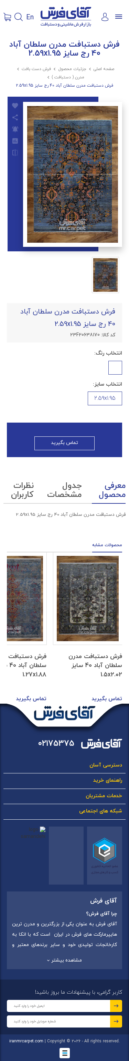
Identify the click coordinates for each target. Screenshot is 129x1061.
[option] (87, 628)
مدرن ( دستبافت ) (68, 77)
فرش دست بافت (36, 69)
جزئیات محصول (72, 69)
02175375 (56, 744)
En (30, 17)
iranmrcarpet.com (26, 1041)
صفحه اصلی (103, 69)
